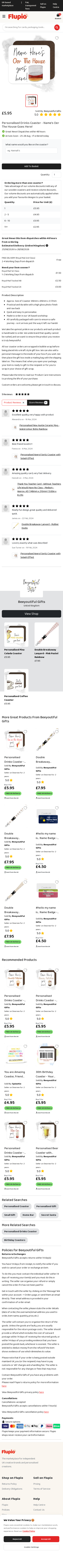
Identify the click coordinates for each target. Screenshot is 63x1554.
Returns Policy (9, 1484)
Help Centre (56, 5)
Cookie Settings (31, 1547)
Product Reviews (14, 403)
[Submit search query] (57, 27)
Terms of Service (41, 1489)
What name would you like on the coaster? (27, 145)
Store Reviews (37, 403)
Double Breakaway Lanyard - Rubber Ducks (40, 526)
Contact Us (38, 1510)
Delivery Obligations (12, 1489)
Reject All (17, 1539)
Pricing (36, 1484)
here (4, 1386)
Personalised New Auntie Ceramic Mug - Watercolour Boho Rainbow (39, 427)
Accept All (46, 1539)
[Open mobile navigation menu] (4, 17)
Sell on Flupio (43, 5)
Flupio (5, 1505)
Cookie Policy (28, 1531)
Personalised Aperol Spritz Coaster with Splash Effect (40, 456)
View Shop (31, 613)
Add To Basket (31, 166)
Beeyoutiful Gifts (52, 111)
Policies (6, 1510)
